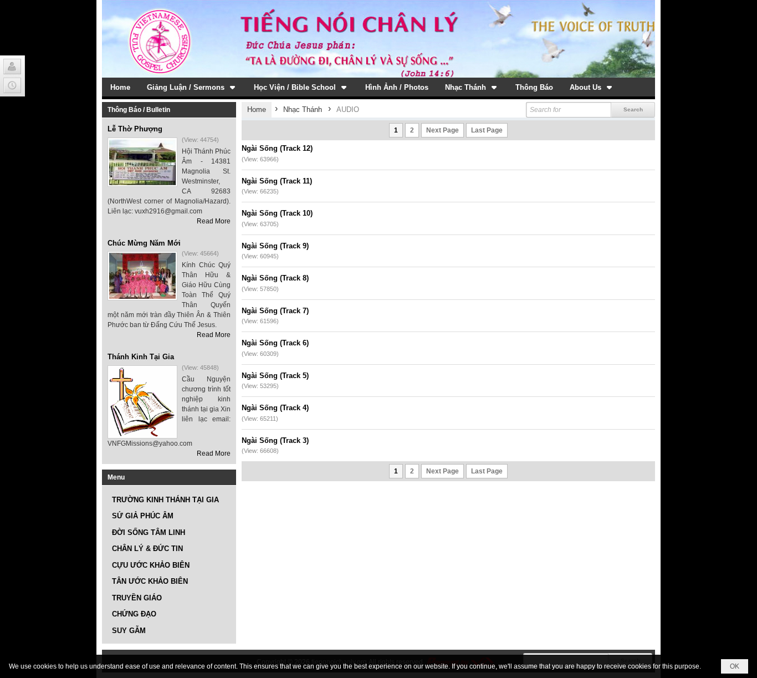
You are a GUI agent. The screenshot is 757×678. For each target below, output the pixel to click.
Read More (214, 221)
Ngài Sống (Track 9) (275, 246)
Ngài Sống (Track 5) (275, 375)
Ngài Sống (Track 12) (277, 148)
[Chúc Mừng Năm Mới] (142, 276)
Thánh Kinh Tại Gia (141, 357)
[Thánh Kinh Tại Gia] (142, 402)
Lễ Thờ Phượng (135, 129)
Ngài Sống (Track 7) (275, 311)
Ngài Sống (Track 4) (275, 408)
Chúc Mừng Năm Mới (144, 243)
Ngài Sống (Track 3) (275, 440)
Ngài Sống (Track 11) (277, 181)
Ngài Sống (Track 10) (277, 213)
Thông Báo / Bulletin (139, 110)
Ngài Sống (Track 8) (275, 278)
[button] (192, 87)
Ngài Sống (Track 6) (275, 343)
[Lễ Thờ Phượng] (142, 162)
